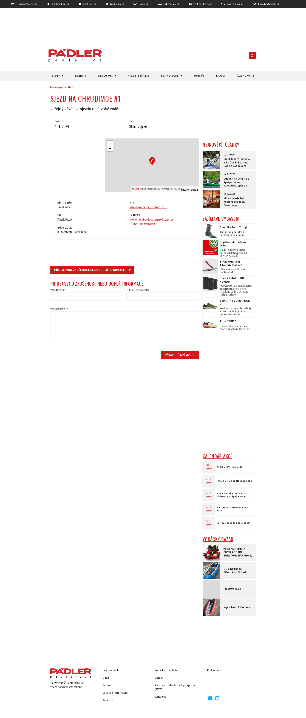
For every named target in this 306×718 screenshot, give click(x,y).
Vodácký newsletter (167, 670)
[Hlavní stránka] (74, 55)
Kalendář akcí (217, 456)
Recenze (108, 700)
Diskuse (220, 75)
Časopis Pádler (245, 75)
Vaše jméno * (58, 289)
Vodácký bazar (218, 539)
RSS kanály (214, 670)
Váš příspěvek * (59, 308)
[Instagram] (217, 698)
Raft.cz (159, 677)
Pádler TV (80, 75)
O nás (106, 677)
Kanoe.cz (160, 696)
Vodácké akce (105, 75)
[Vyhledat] (252, 55)
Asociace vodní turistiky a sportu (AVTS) (175, 687)
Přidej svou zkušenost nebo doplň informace (89, 270)
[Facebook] (210, 698)
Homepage (56, 87)
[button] (152, 161)
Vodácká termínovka (115, 692)
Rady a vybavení (169, 75)
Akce (70, 87)
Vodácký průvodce (138, 75)
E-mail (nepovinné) (137, 289)
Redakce (108, 685)
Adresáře (199, 75)
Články (56, 75)
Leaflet (137, 189)
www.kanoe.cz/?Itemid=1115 (148, 207)
